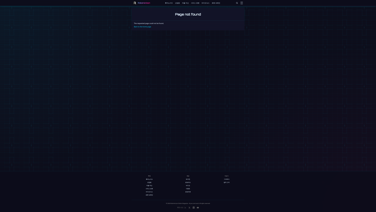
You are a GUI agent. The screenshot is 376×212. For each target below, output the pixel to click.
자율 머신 (185, 3)
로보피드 (188, 182)
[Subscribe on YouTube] (198, 208)
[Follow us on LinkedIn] (193, 208)
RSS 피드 (180, 207)
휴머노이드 (169, 3)
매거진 (188, 179)
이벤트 (188, 189)
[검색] (237, 3)
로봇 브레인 (216, 3)
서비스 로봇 (195, 3)
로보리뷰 (188, 192)
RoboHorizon (144, 3)
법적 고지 (227, 182)
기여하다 (226, 179)
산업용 (177, 3)
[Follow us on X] (189, 208)
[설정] (242, 3)
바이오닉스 (205, 3)
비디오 (188, 185)
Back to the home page (142, 27)
